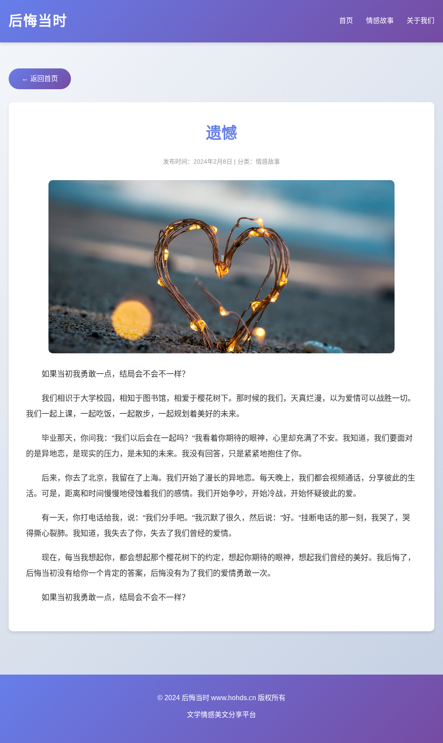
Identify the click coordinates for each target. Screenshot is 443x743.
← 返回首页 (40, 78)
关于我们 (420, 20)
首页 (346, 20)
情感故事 (380, 20)
